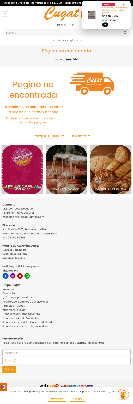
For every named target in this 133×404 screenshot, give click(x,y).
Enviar (9, 369)
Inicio (58, 59)
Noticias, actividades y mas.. (21, 266)
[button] (5, 14)
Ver (105, 24)
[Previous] (7, 171)
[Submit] (125, 32)
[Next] (126, 171)
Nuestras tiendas (13, 258)
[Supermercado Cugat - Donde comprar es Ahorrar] (66, 14)
